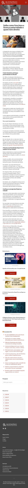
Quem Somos (6, 437)
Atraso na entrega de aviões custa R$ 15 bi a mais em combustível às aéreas (15, 363)
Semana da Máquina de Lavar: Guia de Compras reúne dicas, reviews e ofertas (14, 346)
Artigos (4, 439)
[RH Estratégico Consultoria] (9, 2)
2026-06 (7, 400)
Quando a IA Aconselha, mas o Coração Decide (14, 268)
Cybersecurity (6, 470)
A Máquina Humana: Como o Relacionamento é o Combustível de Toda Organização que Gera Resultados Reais (14, 319)
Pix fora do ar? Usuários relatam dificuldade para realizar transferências (14, 339)
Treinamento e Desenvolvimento (10, 468)
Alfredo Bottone (6, 226)
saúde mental (10, 206)
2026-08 (7, 394)
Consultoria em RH (7, 466)
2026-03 (7, 408)
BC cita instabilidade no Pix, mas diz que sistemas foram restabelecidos (14, 335)
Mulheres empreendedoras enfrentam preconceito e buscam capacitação (14, 367)
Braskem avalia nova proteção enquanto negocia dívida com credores (15, 371)
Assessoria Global (7, 471)
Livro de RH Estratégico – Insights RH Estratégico (14, 450)
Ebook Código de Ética (8, 453)
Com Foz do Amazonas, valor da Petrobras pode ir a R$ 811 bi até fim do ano (15, 354)
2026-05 (7, 403)
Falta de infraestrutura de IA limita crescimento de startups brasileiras (13, 343)
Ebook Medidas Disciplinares (9, 455)
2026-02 (7, 411)
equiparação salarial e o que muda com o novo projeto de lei (14, 222)
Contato (4, 441)
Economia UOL (8, 332)
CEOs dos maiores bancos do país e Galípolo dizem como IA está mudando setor (14, 359)
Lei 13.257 (16, 82)
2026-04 (7, 405)
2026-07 (7, 397)
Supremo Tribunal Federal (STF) (15, 145)
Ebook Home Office (7, 457)
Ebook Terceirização (7, 451)
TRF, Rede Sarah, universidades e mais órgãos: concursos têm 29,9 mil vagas (14, 350)
